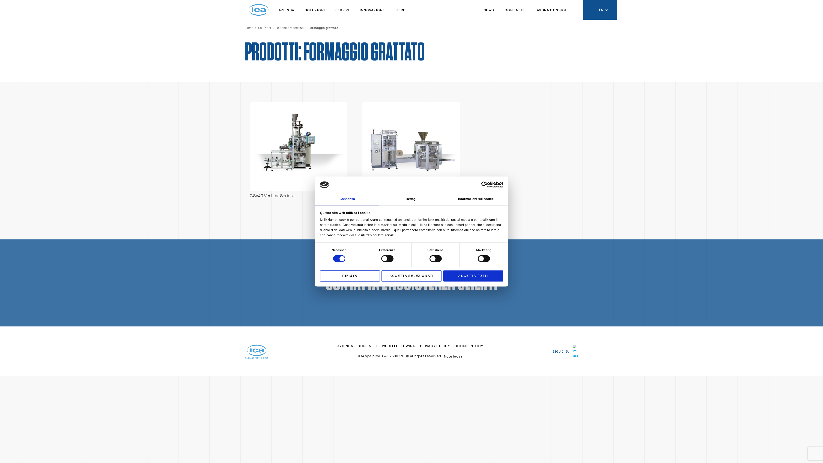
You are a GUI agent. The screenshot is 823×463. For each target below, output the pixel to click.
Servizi (342, 10)
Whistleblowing (399, 346)
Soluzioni (315, 10)
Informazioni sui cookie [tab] (475, 199)
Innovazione (372, 10)
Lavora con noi (550, 10)
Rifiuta (349, 276)
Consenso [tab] (347, 199)
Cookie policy (468, 346)
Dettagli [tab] (412, 199)
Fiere (400, 10)
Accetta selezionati (411, 276)
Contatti (515, 10)
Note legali (453, 356)
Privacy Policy (435, 346)
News (489, 10)
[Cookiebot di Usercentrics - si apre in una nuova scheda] (484, 185)
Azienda (286, 10)
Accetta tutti (473, 276)
